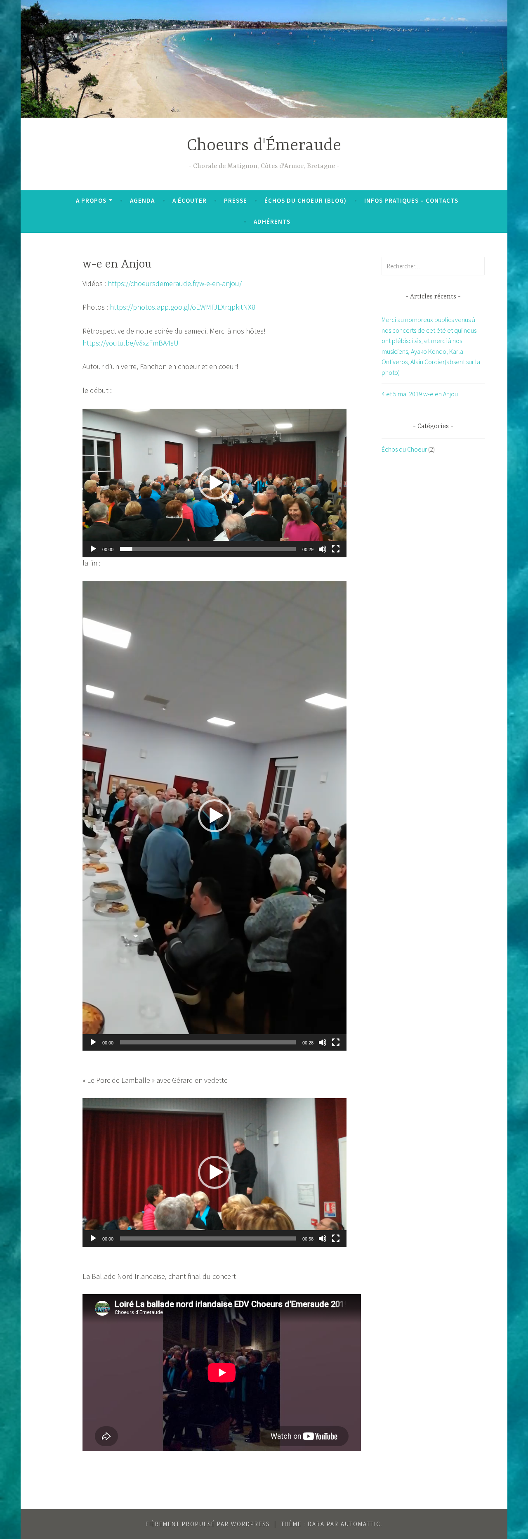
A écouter (189, 200)
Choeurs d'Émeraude (264, 146)
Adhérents (272, 221)
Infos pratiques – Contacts (411, 200)
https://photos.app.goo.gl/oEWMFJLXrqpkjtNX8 (182, 307)
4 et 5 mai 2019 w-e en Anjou (420, 394)
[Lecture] (93, 549)
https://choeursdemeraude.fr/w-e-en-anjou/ (175, 283)
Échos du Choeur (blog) (305, 200)
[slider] (208, 549)
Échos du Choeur (404, 449)
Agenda (142, 200)
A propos (91, 200)
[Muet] (322, 549)
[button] (214, 483)
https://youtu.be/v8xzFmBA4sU (130, 343)
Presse (235, 200)
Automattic (361, 1524)
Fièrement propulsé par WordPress (208, 1524)
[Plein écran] (336, 549)
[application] (214, 483)
